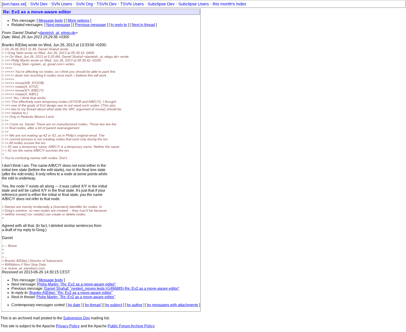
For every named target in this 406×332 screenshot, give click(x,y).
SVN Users (61, 4)
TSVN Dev (107, 4)
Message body (51, 21)
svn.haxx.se (14, 4)
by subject (113, 305)
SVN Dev (38, 4)
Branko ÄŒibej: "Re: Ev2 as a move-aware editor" (71, 293)
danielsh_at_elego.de (57, 33)
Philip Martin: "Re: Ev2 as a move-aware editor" (76, 284)
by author (134, 305)
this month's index (229, 4)
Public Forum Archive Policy (131, 326)
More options (78, 21)
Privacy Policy (68, 326)
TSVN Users (132, 4)
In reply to (119, 25)
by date (74, 305)
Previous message (90, 25)
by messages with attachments (172, 305)
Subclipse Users (193, 4)
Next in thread (143, 25)
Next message (58, 25)
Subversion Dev (76, 318)
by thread (93, 305)
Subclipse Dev (161, 4)
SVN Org (84, 4)
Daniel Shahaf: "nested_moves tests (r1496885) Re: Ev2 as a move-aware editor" (112, 288)
